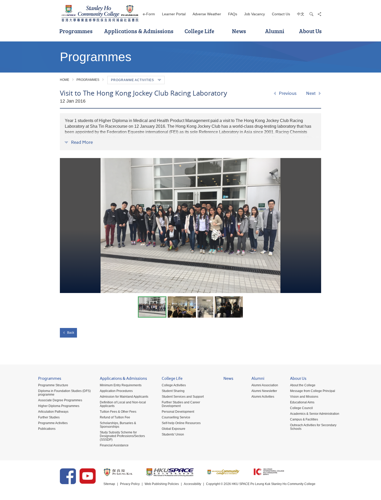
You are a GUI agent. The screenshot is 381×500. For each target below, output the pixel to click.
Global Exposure (173, 429)
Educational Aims (302, 402)
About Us (310, 31)
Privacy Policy (130, 484)
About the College (302, 385)
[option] (190, 225)
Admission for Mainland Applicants (124, 396)
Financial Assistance (114, 445)
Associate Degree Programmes (60, 400)
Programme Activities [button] (132, 80)
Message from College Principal (312, 391)
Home (64, 80)
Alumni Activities (262, 396)
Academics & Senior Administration (314, 414)
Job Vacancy (254, 14)
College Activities (174, 385)
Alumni (274, 31)
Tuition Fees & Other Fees (118, 411)
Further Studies (49, 417)
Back (70, 332)
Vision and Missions (304, 396)
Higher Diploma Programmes (58, 406)
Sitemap (109, 484)
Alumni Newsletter (264, 391)
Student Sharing (173, 391)
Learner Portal (174, 14)
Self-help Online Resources (181, 423)
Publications (46, 429)
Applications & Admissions (138, 31)
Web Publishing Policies (162, 484)
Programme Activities (53, 423)
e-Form (149, 14)
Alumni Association (264, 385)
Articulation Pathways (53, 411)
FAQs (232, 14)
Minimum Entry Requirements (121, 385)
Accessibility (192, 484)
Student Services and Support (183, 396)
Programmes (76, 31)
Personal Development (178, 411)
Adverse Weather (207, 14)
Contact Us (281, 14)
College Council (301, 408)
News (239, 31)
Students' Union (173, 434)
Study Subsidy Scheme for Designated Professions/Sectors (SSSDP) (122, 436)
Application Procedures (116, 391)
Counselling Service (176, 417)
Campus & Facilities (304, 419)
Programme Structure (53, 385)
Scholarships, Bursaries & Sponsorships (118, 424)
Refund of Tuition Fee (115, 417)
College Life (199, 31)
